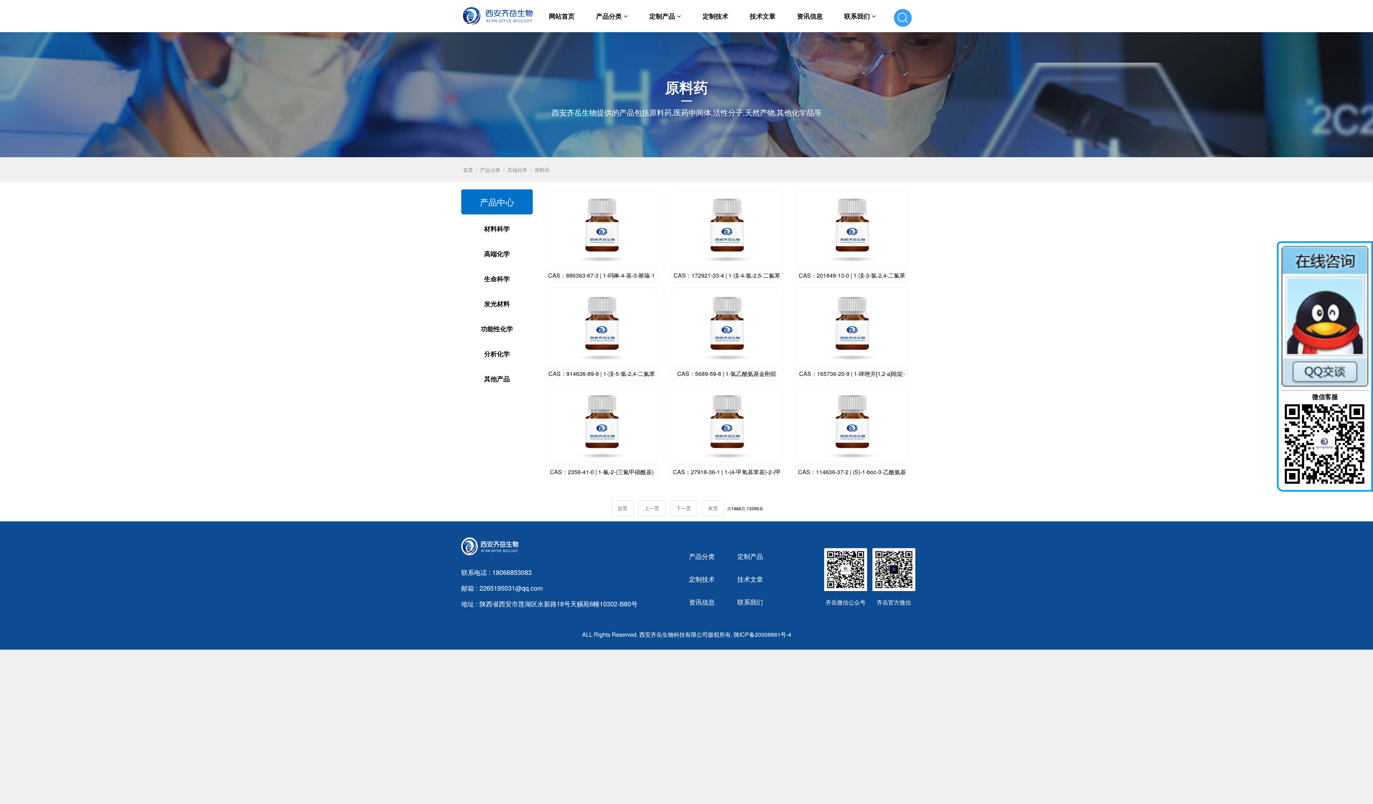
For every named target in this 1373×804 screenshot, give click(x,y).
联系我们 (857, 16)
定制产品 (662, 16)
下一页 (683, 508)
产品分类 (609, 16)
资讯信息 (810, 16)
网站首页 (562, 16)
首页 (468, 169)
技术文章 (763, 16)
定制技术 (715, 16)
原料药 (542, 169)
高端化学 (517, 169)
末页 (713, 508)
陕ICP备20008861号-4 (762, 634)
